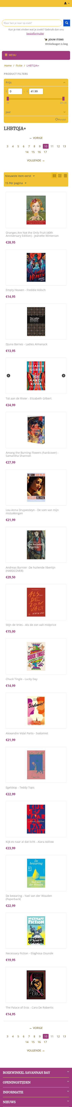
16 (39, 152)
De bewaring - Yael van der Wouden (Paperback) (29, 897)
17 (45, 152)
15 (33, 152)
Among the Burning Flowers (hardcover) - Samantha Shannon (32, 454)
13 (64, 146)
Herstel (62, 119)
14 (26, 152)
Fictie (19, 65)
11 (52, 146)
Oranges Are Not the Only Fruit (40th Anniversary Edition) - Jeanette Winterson (32, 234)
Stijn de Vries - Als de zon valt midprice (31, 625)
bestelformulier (35, 33)
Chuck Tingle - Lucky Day (21, 679)
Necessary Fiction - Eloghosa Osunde (29, 953)
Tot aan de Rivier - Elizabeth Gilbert (28, 398)
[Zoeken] (66, 23)
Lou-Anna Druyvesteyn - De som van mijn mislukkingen (32, 511)
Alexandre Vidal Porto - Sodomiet (27, 733)
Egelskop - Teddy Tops (20, 787)
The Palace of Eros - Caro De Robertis (29, 1007)
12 (58, 146)
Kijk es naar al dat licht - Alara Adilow (30, 842)
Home (8, 65)
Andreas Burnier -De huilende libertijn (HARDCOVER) (30, 569)
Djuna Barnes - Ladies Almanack (26, 344)
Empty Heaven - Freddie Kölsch (26, 290)
